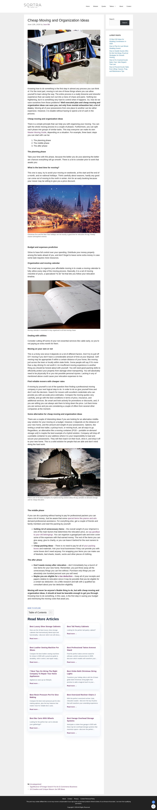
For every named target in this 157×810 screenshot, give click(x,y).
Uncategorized (35, 784)
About (121, 6)
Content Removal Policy (87, 799)
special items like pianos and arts (82, 518)
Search (111, 19)
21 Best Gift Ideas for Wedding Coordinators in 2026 (117, 41)
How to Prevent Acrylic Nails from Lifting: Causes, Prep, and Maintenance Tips (119, 69)
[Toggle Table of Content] (50, 612)
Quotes (104, 6)
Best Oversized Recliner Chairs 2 (81, 695)
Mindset (95, 6)
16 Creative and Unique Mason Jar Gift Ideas (47, 789)
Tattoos (112, 6)
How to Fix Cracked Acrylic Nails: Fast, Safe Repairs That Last (118, 62)
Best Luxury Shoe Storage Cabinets (45, 626)
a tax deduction (65, 576)
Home (88, 6)
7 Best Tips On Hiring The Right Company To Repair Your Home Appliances (43, 673)
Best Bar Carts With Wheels (42, 718)
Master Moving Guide (37, 132)
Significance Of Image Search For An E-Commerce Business (53, 787)
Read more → (35, 638)
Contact (129, 6)
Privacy (76, 799)
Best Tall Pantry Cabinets (78, 626)
